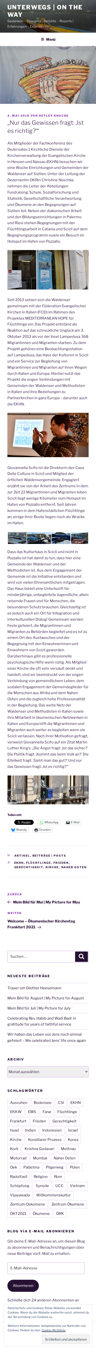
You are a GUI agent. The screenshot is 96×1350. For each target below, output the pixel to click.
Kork (14, 1149)
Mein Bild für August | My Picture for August (45, 998)
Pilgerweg (55, 1167)
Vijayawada (20, 1195)
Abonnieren (23, 1285)
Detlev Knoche (54, 115)
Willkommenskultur (53, 1195)
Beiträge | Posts (49, 855)
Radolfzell (18, 1176)
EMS (32, 1112)
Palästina (31, 1167)
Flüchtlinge (38, 862)
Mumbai (40, 1158)
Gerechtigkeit (28, 867)
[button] (17, 538)
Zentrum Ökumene (67, 1204)
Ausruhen (18, 1102)
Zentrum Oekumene (27, 1204)
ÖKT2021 (18, 1213)
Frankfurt (18, 1121)
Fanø (47, 1112)
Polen (75, 1167)
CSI (61, 1102)
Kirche (52, 867)
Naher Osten (74, 867)
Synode (42, 1186)
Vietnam (77, 1186)
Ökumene (41, 1213)
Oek (13, 1167)
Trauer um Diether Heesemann (34, 988)
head (14, 1130)
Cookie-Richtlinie (53, 1330)
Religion (41, 1176)
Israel (73, 1130)
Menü (50, 39)
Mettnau (68, 1149)
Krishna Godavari (39, 1149)
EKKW (16, 1112)
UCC (59, 1186)
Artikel (22, 855)
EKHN (19, 862)
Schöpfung (19, 1186)
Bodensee (42, 1102)
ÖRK (60, 1213)
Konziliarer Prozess (45, 1139)
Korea (73, 1139)
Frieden (61, 862)
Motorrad (18, 1158)
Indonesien (52, 1130)
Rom (58, 1176)
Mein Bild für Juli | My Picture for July (39, 1008)
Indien (30, 1130)
